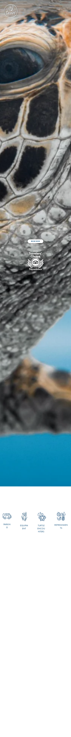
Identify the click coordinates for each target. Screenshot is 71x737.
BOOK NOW (35, 241)
